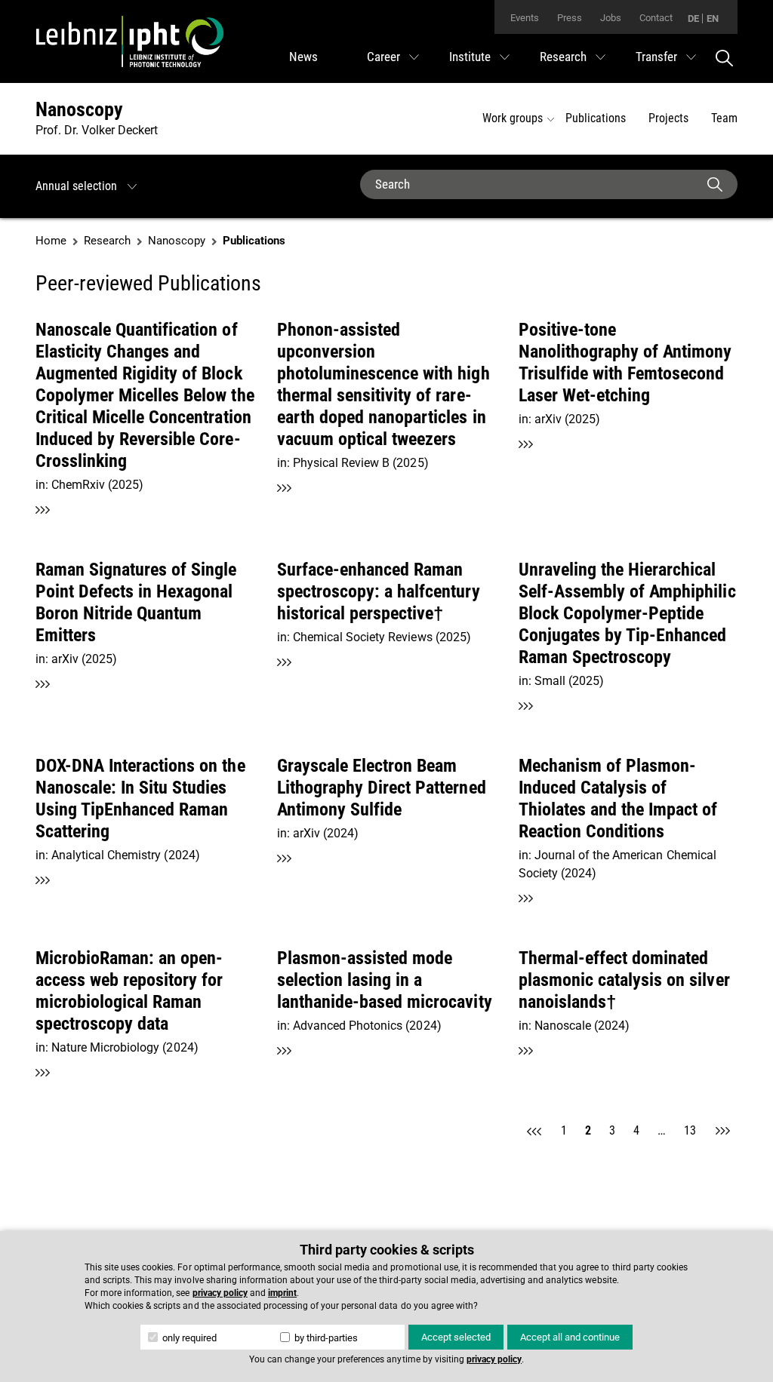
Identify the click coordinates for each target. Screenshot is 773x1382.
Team (724, 118)
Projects (668, 118)
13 (690, 1130)
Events (524, 17)
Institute (470, 56)
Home (50, 240)
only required (188, 1338)
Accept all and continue (570, 1337)
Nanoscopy (79, 109)
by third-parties (325, 1338)
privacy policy (220, 1293)
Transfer (656, 56)
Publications (595, 118)
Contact (656, 17)
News (303, 56)
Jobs (610, 17)
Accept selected (456, 1337)
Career (383, 56)
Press (569, 17)
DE (693, 18)
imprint (282, 1293)
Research (563, 56)
